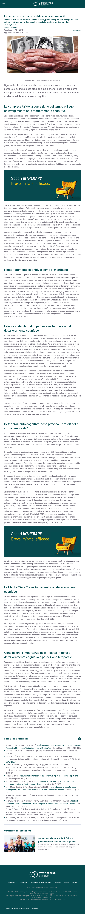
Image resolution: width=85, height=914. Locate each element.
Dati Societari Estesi (55, 899)
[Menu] (4, 4)
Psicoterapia (34, 882)
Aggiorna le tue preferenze (12, 908)
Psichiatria (57, 882)
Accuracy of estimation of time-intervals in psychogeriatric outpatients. (49, 776)
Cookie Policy (34, 908)
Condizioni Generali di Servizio (39, 899)
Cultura (66, 882)
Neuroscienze (46, 882)
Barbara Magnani (12, 28)
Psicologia (23, 882)
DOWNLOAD (11, 762)
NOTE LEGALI (24, 899)
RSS (63, 899)
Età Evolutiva (12, 882)
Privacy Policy (25, 908)
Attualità (74, 882)
